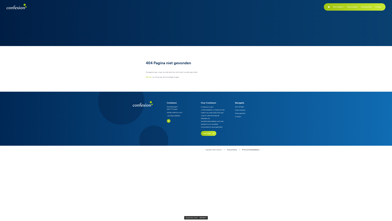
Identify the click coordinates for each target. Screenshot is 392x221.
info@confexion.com (174, 112)
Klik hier (149, 77)
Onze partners (366, 7)
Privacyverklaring (232, 150)
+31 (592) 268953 (173, 116)
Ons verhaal (337, 7)
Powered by (251, 150)
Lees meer (207, 133)
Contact (378, 7)
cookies (196, 217)
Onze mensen (352, 7)
